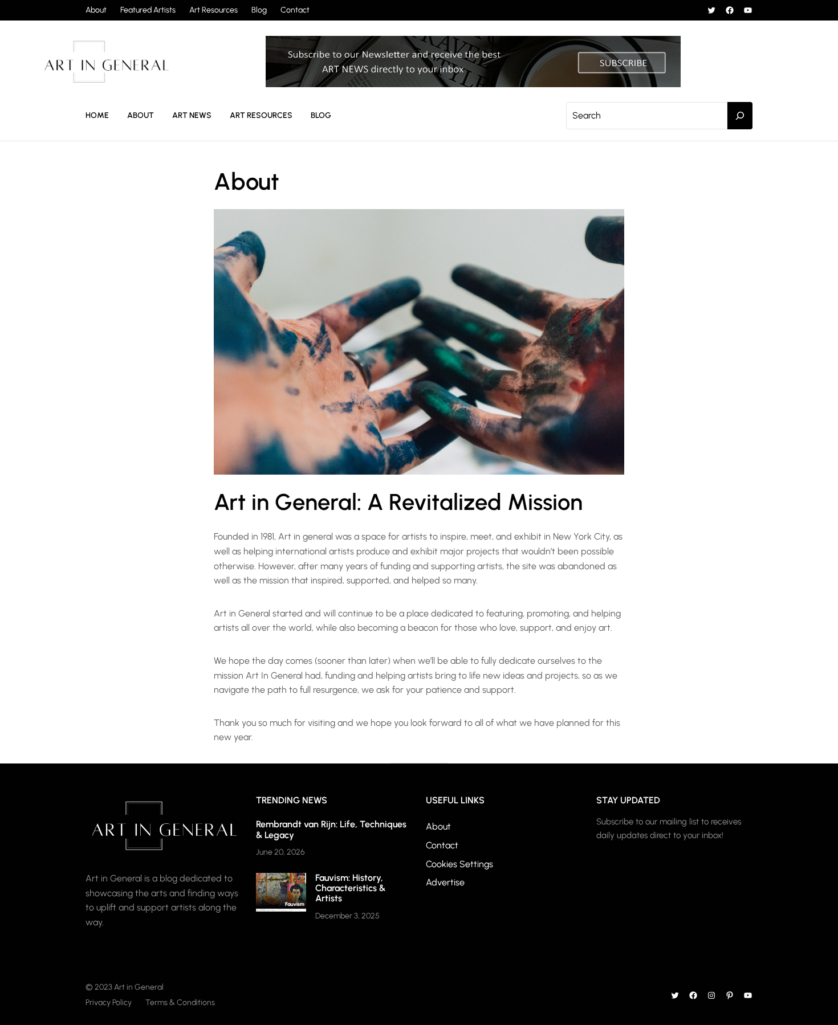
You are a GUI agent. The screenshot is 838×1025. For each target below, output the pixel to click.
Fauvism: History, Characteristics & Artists (350, 888)
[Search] (739, 115)
